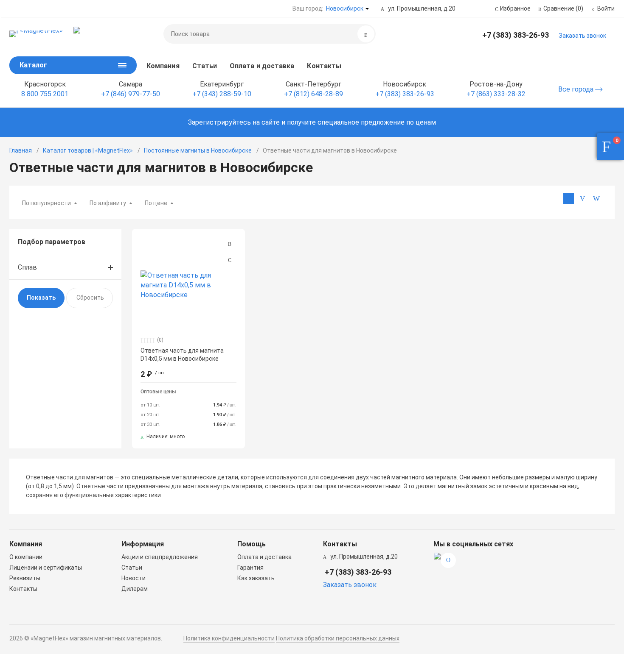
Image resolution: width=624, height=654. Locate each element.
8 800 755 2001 (44, 94)
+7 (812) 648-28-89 (313, 94)
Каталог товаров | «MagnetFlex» (88, 150)
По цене (156, 203)
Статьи (204, 66)
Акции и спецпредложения (159, 557)
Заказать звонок (582, 35)
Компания (163, 66)
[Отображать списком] (582, 198)
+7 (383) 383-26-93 (515, 35)
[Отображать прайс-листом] (596, 198)
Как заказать (256, 578)
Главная (20, 150)
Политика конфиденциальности (229, 638)
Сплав (27, 267)
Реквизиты (24, 578)
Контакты (324, 66)
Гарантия (250, 567)
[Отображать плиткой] (568, 198)
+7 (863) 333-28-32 (496, 94)
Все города (576, 89)
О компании (25, 557)
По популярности (46, 203)
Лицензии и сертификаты (45, 567)
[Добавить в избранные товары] (229, 260)
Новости (133, 578)
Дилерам (134, 588)
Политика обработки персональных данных (337, 638)
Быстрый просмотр (188, 284)
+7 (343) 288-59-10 (221, 94)
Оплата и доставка (262, 66)
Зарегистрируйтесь (219, 122)
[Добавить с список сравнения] (229, 244)
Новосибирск (344, 8)
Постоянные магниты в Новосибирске (198, 150)
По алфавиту (108, 203)
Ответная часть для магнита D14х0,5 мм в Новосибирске (182, 354)
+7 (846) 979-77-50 (130, 94)
